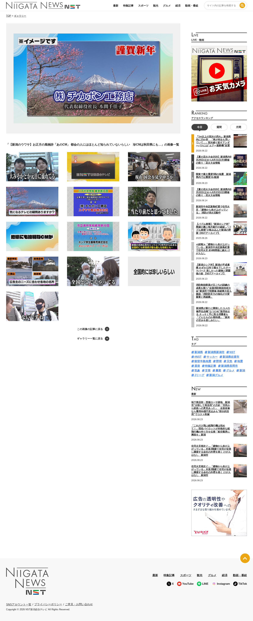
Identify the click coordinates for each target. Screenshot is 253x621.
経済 (178, 5)
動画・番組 (191, 5)
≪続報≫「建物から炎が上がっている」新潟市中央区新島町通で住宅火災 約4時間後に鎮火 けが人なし (213, 249)
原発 (197, 365)
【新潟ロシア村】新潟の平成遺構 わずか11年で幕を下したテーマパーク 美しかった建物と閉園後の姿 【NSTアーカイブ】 (213, 269)
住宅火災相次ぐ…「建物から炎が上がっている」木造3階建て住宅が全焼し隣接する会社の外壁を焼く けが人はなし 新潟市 (211, 450)
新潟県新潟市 (216, 352)
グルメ (167, 5)
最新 (115, 5)
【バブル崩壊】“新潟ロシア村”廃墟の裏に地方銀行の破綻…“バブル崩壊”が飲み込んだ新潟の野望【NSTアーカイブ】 (213, 228)
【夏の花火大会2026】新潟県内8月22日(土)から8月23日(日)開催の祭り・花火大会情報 (213, 192)
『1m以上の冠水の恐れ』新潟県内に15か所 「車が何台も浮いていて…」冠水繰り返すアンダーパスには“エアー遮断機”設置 (213, 141)
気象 (197, 370)
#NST (198, 356)
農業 (218, 370)
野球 (219, 361)
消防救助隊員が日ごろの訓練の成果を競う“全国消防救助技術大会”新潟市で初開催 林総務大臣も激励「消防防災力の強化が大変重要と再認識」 (214, 290)
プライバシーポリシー (48, 604)
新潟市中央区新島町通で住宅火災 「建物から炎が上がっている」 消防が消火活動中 (213, 209)
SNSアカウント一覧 (18, 604)
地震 (240, 361)
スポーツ (143, 5)
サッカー (212, 356)
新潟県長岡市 (229, 365)
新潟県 (198, 352)
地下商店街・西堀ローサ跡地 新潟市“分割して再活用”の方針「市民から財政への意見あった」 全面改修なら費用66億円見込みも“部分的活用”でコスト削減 (210, 408)
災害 (208, 370)
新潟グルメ (216, 375)
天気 (229, 361)
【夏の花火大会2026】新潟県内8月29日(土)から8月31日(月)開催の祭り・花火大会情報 (213, 159)
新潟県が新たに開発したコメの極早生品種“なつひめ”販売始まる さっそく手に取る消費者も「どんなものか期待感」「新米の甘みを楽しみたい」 (213, 314)
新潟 (242, 370)
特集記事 (128, 5)
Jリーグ (199, 375)
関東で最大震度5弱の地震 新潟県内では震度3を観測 (213, 175)
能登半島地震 (202, 361)
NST (232, 352)
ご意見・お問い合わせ (79, 604)
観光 (155, 5)
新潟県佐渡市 (231, 356)
